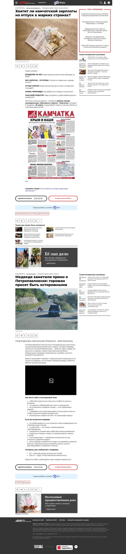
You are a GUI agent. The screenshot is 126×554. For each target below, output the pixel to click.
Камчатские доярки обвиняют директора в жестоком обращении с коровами (33, 229)
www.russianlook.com (22, 61)
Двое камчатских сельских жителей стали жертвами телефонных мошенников (32, 235)
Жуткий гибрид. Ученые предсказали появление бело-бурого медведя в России (99, 78)
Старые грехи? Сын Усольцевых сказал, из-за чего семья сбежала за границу (99, 285)
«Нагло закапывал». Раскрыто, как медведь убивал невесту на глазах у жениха (99, 65)
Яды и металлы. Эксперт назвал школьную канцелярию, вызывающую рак (97, 305)
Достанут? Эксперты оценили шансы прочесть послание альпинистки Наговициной (99, 298)
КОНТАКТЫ (62, 520)
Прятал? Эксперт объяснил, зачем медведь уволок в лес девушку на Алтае (98, 84)
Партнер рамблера (49, 546)
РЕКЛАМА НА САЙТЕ (38, 520)
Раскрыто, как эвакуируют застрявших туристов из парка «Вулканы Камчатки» (95, 38)
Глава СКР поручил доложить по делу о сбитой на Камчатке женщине (95, 46)
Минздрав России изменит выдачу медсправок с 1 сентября (95, 22)
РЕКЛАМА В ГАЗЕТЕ (51, 520)
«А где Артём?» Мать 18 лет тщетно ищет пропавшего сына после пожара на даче (98, 311)
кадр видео (18, 331)
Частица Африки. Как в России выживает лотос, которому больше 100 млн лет (98, 292)
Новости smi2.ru (21, 268)
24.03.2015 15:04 (20, 8)
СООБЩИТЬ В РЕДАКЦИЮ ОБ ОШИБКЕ (78, 520)
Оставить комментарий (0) (63, 198)
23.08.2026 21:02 (20, 274)
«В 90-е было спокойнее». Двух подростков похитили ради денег (98, 57)
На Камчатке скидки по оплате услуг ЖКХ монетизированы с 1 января (33, 242)
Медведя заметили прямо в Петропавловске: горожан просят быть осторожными (95, 30)
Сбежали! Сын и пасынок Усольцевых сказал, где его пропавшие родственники (99, 91)
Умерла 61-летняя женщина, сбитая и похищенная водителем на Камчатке (94, 14)
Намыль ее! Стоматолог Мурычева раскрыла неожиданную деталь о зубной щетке (98, 279)
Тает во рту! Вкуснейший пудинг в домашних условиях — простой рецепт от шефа (98, 71)
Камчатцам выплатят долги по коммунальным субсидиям (64, 234)
